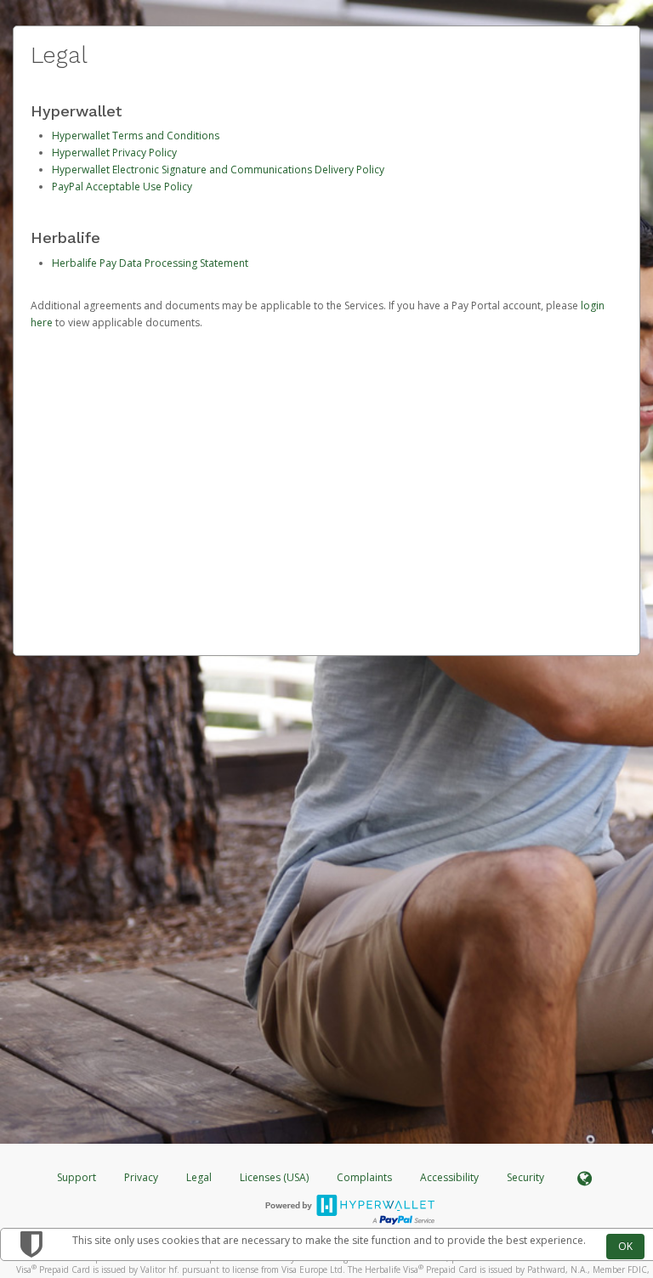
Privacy (141, 1177)
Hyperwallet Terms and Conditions (135, 135)
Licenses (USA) (275, 1177)
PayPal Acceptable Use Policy (122, 186)
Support (76, 1177)
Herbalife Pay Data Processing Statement (150, 263)
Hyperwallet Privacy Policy (114, 152)
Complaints (366, 1177)
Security (525, 1177)
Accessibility (449, 1177)
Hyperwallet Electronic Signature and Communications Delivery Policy (218, 169)
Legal (199, 1177)
